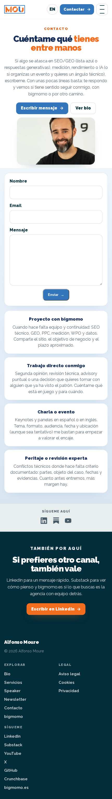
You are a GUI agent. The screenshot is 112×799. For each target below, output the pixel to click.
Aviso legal (69, 674)
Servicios (13, 682)
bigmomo (13, 716)
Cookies (66, 682)
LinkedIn (12, 736)
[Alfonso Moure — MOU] (14, 9)
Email (16, 205)
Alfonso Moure (21, 642)
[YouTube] (68, 520)
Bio (7, 674)
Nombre (18, 181)
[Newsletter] (56, 520)
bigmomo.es (16, 787)
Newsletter (15, 699)
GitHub (10, 770)
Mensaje (19, 230)
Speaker (12, 690)
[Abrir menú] (102, 9)
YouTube (12, 753)
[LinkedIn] (44, 520)
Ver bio (83, 108)
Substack (13, 745)
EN (52, 9)
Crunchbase (16, 779)
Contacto (13, 708)
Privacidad (69, 690)
